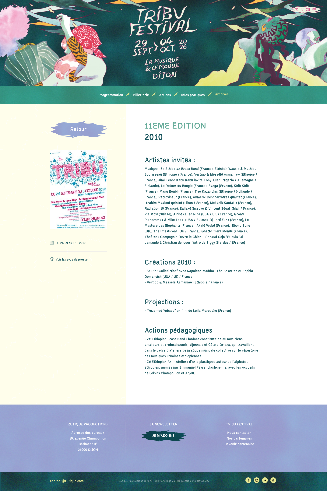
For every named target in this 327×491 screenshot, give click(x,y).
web (194, 481)
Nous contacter (239, 433)
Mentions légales (165, 481)
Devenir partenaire (239, 444)
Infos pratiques (193, 95)
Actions (165, 95)
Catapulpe (203, 481)
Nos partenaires (239, 438)
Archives (222, 94)
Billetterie (141, 95)
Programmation (111, 95)
